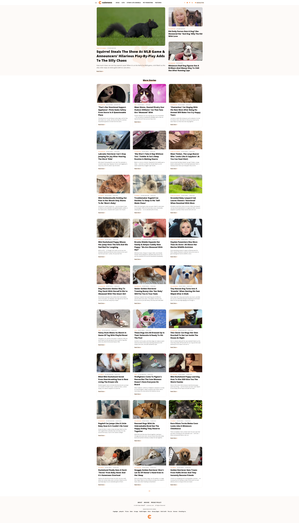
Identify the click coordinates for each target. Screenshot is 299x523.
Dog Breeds (101, 195)
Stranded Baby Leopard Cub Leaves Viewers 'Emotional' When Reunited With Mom (183, 200)
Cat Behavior (173, 104)
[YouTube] (187, 2)
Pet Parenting (148, 3)
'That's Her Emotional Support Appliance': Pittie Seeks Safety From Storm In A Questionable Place (112, 111)
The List (170, 511)
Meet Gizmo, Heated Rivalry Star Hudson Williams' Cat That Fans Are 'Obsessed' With (149, 110)
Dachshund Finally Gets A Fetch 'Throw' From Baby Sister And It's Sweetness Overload (112, 472)
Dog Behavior (171, 63)
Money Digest (155, 511)
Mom (149, 511)
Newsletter (200, 2)
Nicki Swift (163, 511)
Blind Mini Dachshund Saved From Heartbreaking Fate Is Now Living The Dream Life (113, 379)
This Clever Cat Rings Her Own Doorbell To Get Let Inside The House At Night (184, 335)
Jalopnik (121, 511)
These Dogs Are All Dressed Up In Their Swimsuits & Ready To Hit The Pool (149, 335)
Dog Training (173, 374)
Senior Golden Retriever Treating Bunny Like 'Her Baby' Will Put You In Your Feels (148, 291)
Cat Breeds (137, 195)
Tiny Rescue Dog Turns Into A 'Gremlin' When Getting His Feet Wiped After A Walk (185, 291)
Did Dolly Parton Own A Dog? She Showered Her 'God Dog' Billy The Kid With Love (185, 33)
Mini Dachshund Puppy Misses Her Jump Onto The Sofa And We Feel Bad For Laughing (113, 244)
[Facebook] (185, 2)
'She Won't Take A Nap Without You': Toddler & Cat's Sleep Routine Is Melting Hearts (148, 156)
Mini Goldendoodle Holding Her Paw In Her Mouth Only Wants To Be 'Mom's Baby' (112, 200)
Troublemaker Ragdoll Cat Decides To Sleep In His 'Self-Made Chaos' (147, 200)
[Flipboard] (190, 2)
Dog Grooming (174, 286)
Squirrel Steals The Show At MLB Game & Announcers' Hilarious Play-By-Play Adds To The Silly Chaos (131, 55)
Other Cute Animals (134, 3)
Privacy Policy (156, 502)
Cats (123, 3)
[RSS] (192, 2)
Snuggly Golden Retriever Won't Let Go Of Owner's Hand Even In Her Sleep (149, 472)
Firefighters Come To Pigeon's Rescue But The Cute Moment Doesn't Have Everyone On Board (148, 380)
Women (175, 511)
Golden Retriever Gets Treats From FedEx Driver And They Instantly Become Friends (183, 472)
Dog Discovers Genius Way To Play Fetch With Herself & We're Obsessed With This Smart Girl (112, 291)
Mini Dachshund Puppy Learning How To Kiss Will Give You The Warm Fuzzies (185, 379)
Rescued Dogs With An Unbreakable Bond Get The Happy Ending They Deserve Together (147, 427)
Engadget (115, 511)
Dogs (117, 3)
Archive (146, 502)
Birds (99, 330)
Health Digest (142, 511)
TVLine (127, 511)
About (140, 502)
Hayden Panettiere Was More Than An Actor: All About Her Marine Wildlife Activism (183, 244)
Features (158, 3)
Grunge (136, 511)
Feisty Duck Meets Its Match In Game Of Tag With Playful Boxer (113, 333)
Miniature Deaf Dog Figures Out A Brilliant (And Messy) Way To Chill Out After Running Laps (183, 68)
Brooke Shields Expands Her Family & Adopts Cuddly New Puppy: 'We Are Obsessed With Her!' (148, 246)
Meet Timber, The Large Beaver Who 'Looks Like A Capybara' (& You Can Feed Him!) (184, 156)
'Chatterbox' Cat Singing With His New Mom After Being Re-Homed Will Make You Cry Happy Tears (185, 111)
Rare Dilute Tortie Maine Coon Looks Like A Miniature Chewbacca (184, 426)
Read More (100, 71)
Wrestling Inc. (182, 511)
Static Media (141, 505)
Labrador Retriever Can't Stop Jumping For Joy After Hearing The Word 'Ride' (112, 156)
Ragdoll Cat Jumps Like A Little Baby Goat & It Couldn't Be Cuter (113, 424)
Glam (131, 511)
